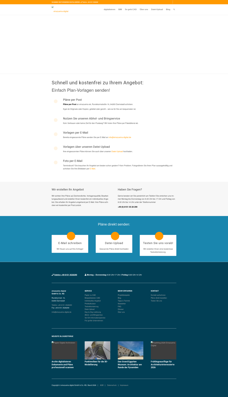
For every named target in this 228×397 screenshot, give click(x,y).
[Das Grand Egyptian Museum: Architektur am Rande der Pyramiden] (130, 350)
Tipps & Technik (124, 301)
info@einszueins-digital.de (120, 137)
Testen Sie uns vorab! (158, 243)
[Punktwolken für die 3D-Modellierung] (97, 350)
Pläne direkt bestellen (159, 298)
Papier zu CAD (90, 295)
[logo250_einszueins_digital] (60, 9)
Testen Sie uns (156, 301)
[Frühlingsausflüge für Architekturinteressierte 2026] (163, 350)
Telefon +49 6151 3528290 (90, 2)
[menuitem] (109, 9)
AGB (101, 385)
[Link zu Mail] (174, 2)
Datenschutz (112, 385)
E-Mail (92, 168)
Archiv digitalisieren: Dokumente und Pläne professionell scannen (63, 364)
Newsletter (122, 303)
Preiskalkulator (90, 303)
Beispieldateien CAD (92, 298)
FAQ (119, 306)
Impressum (124, 385)
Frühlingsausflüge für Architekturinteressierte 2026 (162, 364)
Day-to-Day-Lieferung (93, 312)
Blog (119, 298)
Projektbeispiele (124, 295)
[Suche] (174, 9)
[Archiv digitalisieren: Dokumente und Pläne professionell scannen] (64, 350)
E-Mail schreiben (70, 243)
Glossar (121, 309)
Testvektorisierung (91, 306)
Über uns (121, 312)
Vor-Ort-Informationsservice (95, 317)
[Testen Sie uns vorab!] (159, 236)
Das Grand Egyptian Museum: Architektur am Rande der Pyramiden (130, 364)
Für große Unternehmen (94, 320)
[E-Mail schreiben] (71, 236)
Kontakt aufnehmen (158, 295)
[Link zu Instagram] (171, 2)
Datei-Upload (117, 151)
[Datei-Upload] (115, 236)
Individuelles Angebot (93, 301)
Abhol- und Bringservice (94, 315)
